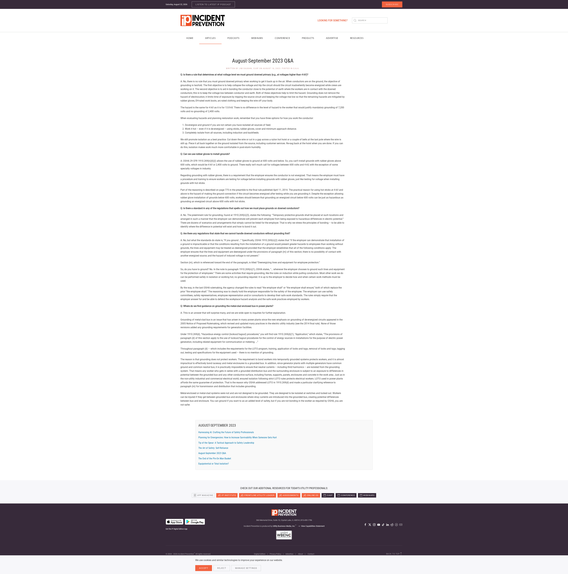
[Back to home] (202, 20)
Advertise (289, 554)
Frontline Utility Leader (259, 495)
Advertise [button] (332, 38)
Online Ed (313, 495)
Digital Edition (259, 554)
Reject (221, 568)
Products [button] (308, 38)
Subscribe (392, 4)
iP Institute (229, 495)
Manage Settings (246, 568)
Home (189, 38)
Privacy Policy (275, 554)
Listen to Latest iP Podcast (213, 4)
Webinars (257, 38)
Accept (203, 568)
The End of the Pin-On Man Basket (214, 458)
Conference (348, 495)
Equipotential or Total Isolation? (213, 463)
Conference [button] (282, 38)
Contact (311, 554)
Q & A (296, 68)
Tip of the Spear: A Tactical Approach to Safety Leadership (226, 442)
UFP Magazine (205, 495)
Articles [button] (210, 38)
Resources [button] (357, 38)
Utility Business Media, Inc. (284, 526)
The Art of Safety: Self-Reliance (213, 448)
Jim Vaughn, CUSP (249, 68)
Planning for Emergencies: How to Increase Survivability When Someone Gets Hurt (237, 437)
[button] (401, 553)
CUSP (330, 495)
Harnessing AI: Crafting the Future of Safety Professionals (226, 432)
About (300, 554)
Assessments (291, 495)
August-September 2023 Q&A (212, 453)
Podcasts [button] (233, 38)
